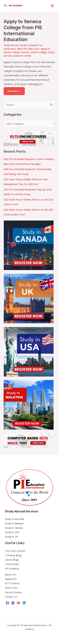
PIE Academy (12, 568)
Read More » (15, 89)
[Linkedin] (24, 602)
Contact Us (11, 596)
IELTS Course (12, 583)
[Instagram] (12, 602)
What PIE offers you (28, 48)
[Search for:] (29, 104)
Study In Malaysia (14, 523)
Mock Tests (11, 587)
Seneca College (38, 52)
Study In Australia (14, 519)
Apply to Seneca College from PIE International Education (23, 31)
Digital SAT (11, 578)
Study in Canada (13, 527)
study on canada (22, 55)
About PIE (10, 574)
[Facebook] (7, 602)
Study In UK (11, 536)
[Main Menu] (52, 5)
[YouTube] (18, 602)
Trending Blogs (13, 555)
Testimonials (12, 564)
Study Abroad (11, 45)
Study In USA (12, 532)
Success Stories (13, 592)
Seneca (25, 52)
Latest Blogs (12, 559)
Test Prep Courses (15, 550)
